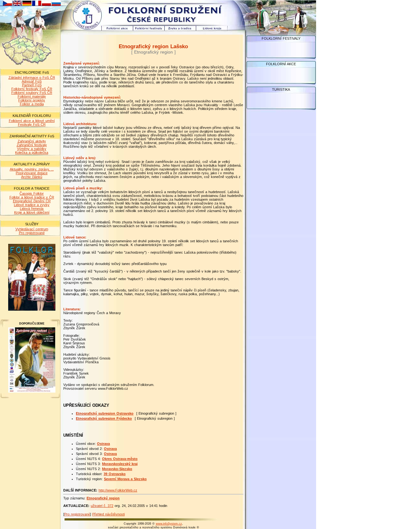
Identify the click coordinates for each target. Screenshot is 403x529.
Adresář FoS (32, 81)
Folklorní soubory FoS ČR (31, 93)
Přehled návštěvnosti (108, 514)
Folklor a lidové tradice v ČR (31, 197)
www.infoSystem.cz (169, 523)
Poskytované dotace (32, 173)
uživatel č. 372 (102, 506)
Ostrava (103, 444)
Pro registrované (32, 233)
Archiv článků (31, 177)
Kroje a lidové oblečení (31, 212)
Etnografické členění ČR (32, 201)
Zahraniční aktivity (32, 141)
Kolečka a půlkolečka (31, 152)
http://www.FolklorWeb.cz (118, 490)
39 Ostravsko (115, 474)
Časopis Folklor (32, 193)
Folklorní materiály (32, 96)
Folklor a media (32, 104)
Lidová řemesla (31, 208)
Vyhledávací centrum (31, 229)
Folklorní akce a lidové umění (32, 121)
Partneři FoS (32, 85)
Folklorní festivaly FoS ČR (31, 89)
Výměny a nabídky (31, 149)
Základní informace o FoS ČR (32, 77)
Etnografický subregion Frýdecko (104, 418)
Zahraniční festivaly (32, 145)
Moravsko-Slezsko (117, 469)
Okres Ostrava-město (120, 459)
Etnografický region (103, 498)
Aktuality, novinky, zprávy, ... (32, 169)
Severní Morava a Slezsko (125, 479)
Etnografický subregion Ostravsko (104, 413)
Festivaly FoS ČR (32, 124)
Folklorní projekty (31, 100)
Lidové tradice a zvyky (31, 205)
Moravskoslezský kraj (120, 464)
